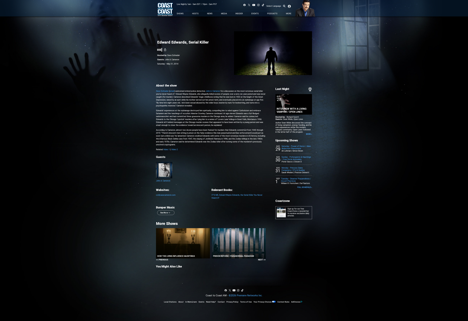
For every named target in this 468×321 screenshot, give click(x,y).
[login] (289, 6)
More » (309, 134)
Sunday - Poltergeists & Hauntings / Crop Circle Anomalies (296, 158)
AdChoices (295, 302)
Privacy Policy (232, 302)
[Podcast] (310, 89)
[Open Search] (284, 6)
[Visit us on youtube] (253, 5)
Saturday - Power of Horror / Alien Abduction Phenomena (296, 147)
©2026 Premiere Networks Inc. (245, 295)
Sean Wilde (288, 119)
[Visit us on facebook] (244, 5)
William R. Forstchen (289, 183)
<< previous (162, 260)
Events (255, 14)
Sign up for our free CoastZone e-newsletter (298, 210)
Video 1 (166, 149)
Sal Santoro (305, 183)
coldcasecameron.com (166, 195)
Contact (221, 302)
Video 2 (174, 149)
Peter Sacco (287, 161)
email (172, 91)
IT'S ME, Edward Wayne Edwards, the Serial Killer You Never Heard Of (236, 196)
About (181, 302)
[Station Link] (165, 9)
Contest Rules (283, 302)
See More (164, 213)
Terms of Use (246, 302)
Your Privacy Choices (263, 302)
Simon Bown (297, 151)
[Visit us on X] (249, 5)
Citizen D (298, 161)
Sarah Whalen (287, 172)
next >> (262, 260)
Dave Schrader (162, 91)
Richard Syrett (293, 117)
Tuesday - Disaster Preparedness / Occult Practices (296, 180)
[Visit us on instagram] (258, 5)
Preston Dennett (302, 172)
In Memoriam (191, 302)
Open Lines (298, 119)
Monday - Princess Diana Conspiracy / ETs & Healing (293, 169)
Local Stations (170, 302)
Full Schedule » (304, 187)
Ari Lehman (286, 151)
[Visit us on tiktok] (263, 5)
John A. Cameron (172, 59)
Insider (239, 14)
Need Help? (211, 302)
